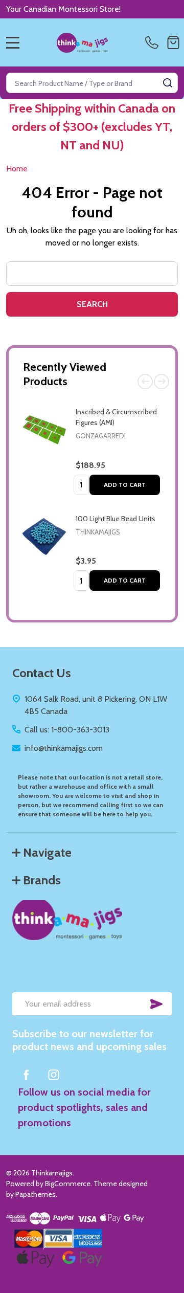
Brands (42, 880)
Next (161, 381)
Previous (145, 381)
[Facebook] (26, 1074)
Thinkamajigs (98, 532)
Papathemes (35, 1194)
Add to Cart (125, 484)
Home (17, 168)
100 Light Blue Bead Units (115, 518)
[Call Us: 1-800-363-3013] (154, 42)
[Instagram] (53, 1074)
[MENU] (12, 42)
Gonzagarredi (101, 436)
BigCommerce (67, 1183)
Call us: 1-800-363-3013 (67, 729)
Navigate (47, 852)
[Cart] (173, 42)
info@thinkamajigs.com (64, 748)
